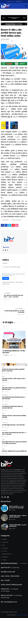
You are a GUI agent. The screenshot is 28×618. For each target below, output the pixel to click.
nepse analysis (5, 219)
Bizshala (6, 247)
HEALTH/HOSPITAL (6, 554)
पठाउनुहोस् (5, 278)
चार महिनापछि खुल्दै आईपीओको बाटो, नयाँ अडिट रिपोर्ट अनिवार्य (14, 311)
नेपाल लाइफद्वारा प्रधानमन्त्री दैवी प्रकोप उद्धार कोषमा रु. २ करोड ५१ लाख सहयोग (13, 296)
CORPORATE (5, 395)
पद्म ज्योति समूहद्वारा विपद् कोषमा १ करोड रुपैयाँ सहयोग (13, 425)
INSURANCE (7, 293)
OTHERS (4, 559)
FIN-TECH (4, 551)
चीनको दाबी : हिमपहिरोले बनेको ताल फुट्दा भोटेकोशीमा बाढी (14, 451)
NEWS (3, 367)
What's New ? (5, 548)
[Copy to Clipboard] (16, 225)
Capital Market (5, 39)
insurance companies (16, 219)
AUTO (3, 545)
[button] (4, 326)
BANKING (4, 539)
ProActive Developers (21, 615)
